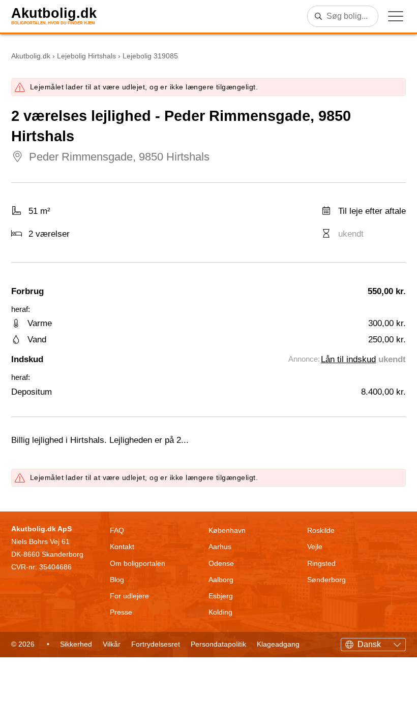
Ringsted (321, 563)
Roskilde (321, 530)
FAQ (117, 530)
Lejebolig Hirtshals (86, 56)
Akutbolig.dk (54, 13)
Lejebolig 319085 (150, 56)
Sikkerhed (76, 644)
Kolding (220, 612)
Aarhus (219, 546)
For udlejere (129, 596)
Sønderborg (326, 579)
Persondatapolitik (218, 644)
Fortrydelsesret (155, 644)
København (227, 530)
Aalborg (220, 579)
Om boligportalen (137, 563)
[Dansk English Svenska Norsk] (373, 643)
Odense (221, 563)
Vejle (314, 546)
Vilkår (112, 644)
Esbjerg (220, 596)
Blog (117, 579)
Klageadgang (278, 644)
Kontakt (122, 546)
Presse (121, 612)
